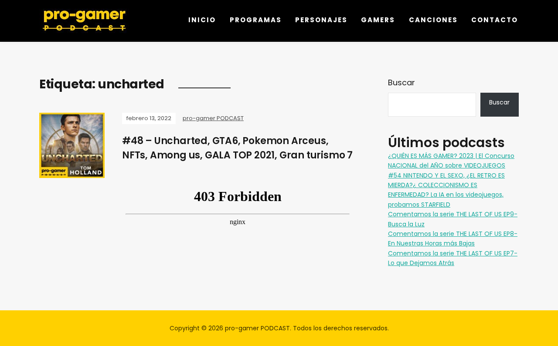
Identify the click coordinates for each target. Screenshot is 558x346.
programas (256, 19)
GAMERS (378, 19)
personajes (321, 19)
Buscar (401, 82)
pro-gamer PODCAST (213, 118)
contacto (494, 19)
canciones (433, 19)
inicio (202, 19)
